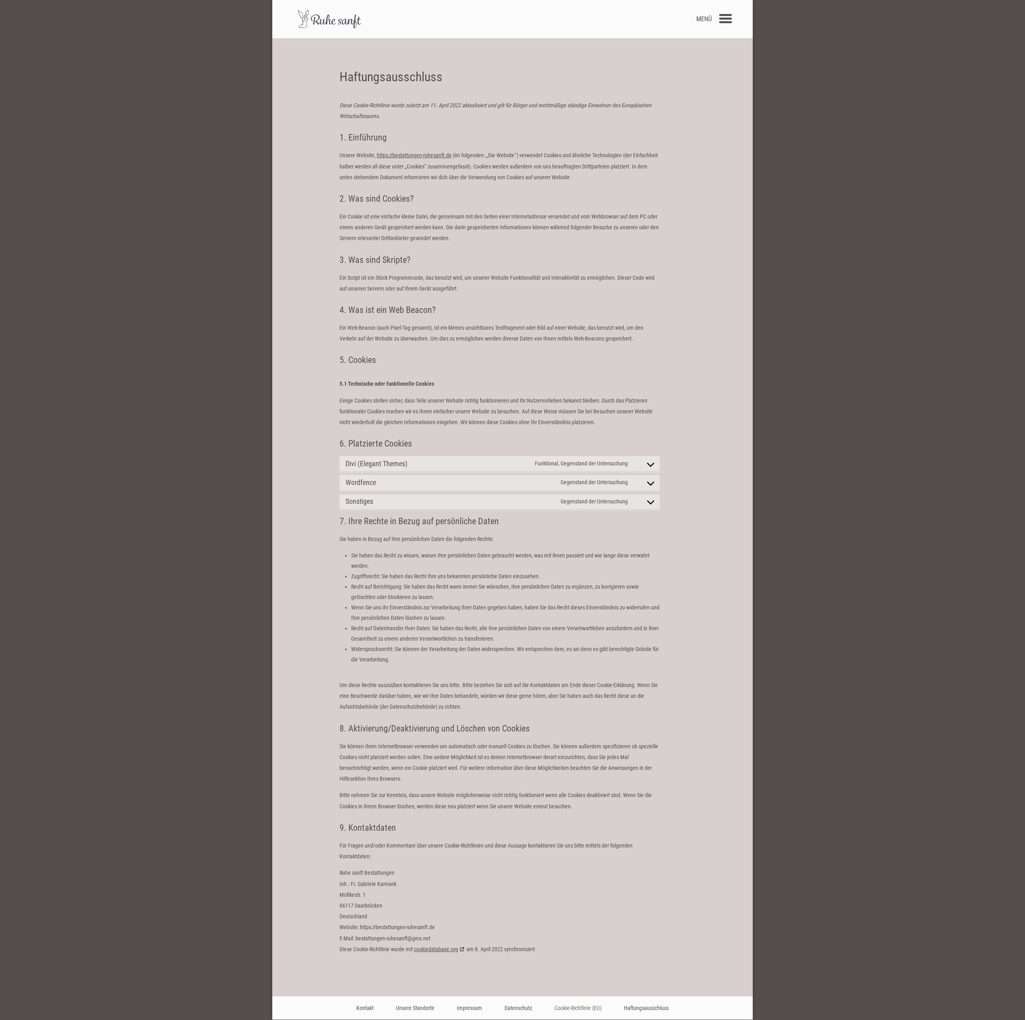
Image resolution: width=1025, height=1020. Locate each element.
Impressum (469, 1008)
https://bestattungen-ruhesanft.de (414, 155)
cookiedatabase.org (436, 949)
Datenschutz (518, 1008)
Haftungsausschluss (646, 1008)
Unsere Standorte (415, 1008)
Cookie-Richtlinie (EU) (578, 1008)
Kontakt (365, 1008)
